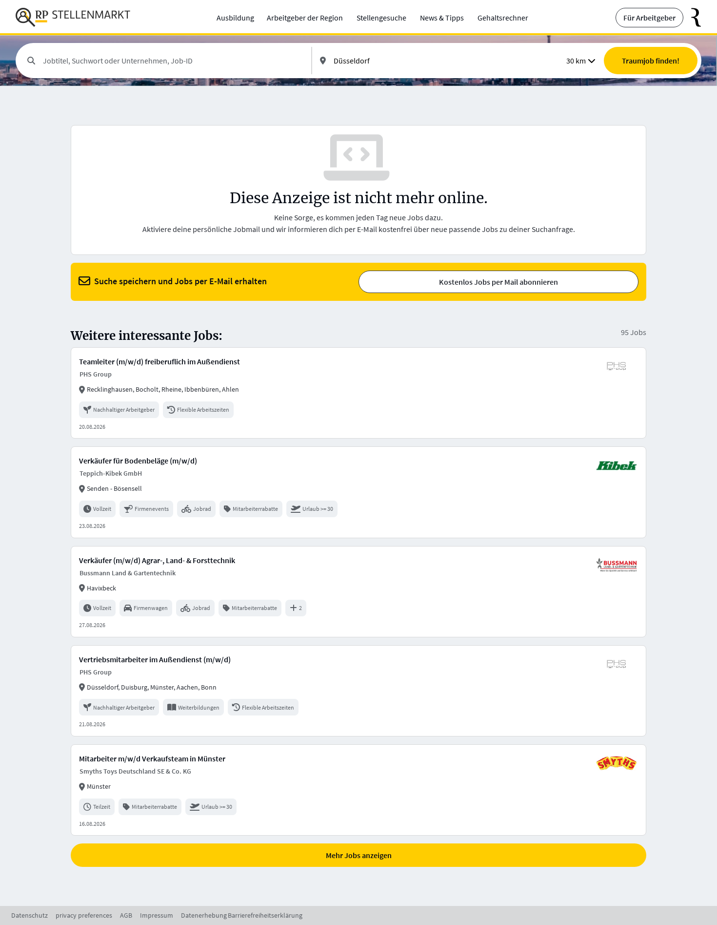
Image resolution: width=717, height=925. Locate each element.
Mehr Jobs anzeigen (359, 855)
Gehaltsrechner (503, 17)
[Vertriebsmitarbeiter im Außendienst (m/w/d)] (358, 691)
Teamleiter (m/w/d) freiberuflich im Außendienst (159, 361)
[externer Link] (692, 17)
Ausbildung (235, 17)
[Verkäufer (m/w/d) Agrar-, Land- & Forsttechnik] (358, 592)
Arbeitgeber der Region (305, 17)
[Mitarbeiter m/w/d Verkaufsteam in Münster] (358, 790)
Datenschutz (29, 915)
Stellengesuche (381, 17)
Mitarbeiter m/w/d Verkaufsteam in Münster (152, 758)
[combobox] (173, 60)
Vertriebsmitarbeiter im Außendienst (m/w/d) (155, 659)
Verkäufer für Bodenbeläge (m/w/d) (138, 460)
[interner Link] (73, 17)
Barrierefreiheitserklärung (265, 915)
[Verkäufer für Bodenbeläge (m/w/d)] (358, 492)
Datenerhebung (204, 915)
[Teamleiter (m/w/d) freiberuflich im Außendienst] (358, 393)
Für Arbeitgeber (649, 17)
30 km (576, 60)
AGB (126, 915)
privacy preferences (84, 915)
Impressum (156, 915)
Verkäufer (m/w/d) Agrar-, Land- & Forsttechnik (157, 560)
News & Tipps (442, 17)
